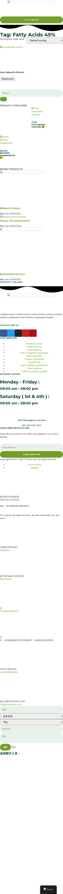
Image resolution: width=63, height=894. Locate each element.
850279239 (5, 579)
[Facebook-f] (3, 333)
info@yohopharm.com (10, 704)
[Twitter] (11, 333)
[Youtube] (25, 333)
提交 (5, 747)
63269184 (5, 550)
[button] (31, 24)
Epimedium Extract (12, 274)
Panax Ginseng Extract (15, 220)
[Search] (3, 99)
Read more (7, 79)
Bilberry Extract (10, 208)
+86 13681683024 (8, 672)
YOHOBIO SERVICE (9, 611)
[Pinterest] (33, 333)
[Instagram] (18, 333)
